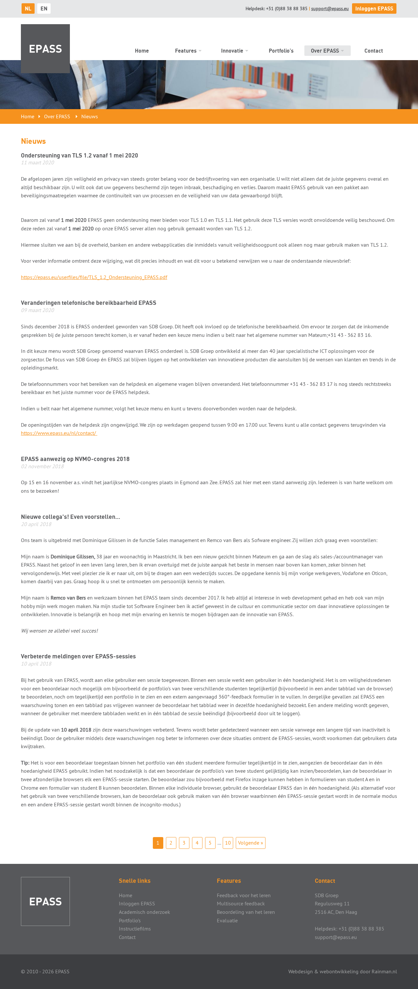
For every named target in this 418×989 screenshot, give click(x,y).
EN (43, 8)
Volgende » (250, 842)
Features (186, 50)
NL (28, 8)
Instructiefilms (135, 928)
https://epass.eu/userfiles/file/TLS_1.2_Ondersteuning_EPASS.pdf (94, 277)
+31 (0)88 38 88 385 (287, 8)
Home (142, 50)
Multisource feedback (241, 903)
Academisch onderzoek (144, 912)
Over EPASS (325, 50)
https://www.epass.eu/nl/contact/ (59, 433)
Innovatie (232, 50)
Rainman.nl (384, 971)
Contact (373, 50)
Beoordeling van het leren (246, 912)
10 (228, 842)
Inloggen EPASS (374, 8)
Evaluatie (227, 920)
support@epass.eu (330, 8)
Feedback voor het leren (244, 895)
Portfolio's (281, 50)
